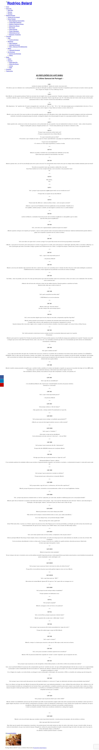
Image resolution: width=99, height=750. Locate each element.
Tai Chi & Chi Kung (13, 40)
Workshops (10, 41)
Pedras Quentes (13, 29)
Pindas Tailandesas (14, 31)
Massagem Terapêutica (15, 34)
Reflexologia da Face (14, 33)
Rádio (10, 67)
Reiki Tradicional (13, 43)
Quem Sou (8, 8)
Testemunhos (9, 71)
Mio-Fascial (12, 27)
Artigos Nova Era (13, 62)
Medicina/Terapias (10, 15)
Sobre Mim (10, 10)
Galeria (9, 59)
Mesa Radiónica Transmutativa (16, 20)
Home (7, 7)
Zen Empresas (11, 52)
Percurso (10, 12)
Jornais (11, 66)
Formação (8, 36)
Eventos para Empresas (15, 53)
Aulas (9, 38)
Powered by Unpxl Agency (39, 747)
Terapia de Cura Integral (14, 17)
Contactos (8, 69)
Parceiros (10, 14)
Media (7, 57)
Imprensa (10, 60)
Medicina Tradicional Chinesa (16, 24)
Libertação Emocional (14, 45)
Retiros (9, 48)
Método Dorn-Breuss (14, 26)
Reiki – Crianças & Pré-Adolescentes (18, 46)
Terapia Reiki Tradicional (15, 22)
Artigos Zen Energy (14, 64)
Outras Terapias (12, 19)
